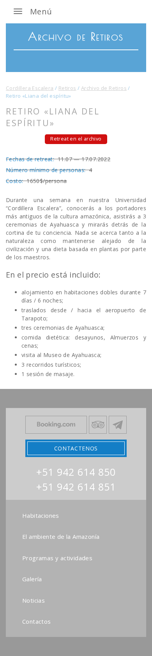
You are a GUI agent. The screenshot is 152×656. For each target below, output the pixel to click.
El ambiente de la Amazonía (60, 536)
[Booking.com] (56, 425)
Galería (32, 579)
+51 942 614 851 (76, 486)
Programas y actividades (57, 558)
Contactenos (76, 448)
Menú (41, 11)
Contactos (36, 621)
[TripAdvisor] (98, 425)
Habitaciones (40, 515)
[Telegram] (118, 425)
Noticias (33, 600)
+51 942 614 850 (76, 471)
